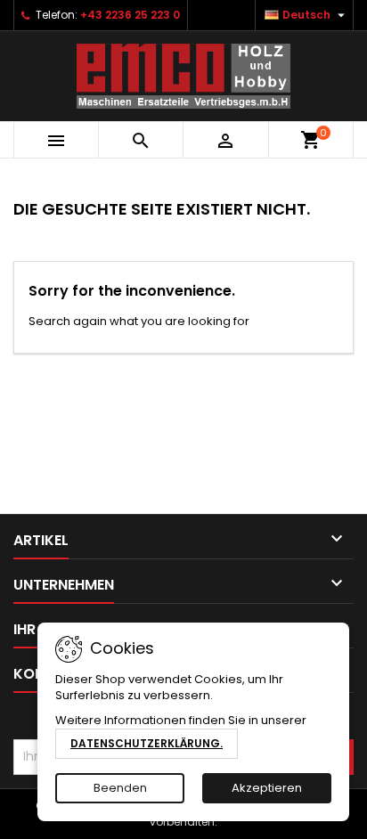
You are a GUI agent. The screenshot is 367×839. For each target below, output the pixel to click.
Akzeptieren (267, 787)
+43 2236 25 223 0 (130, 14)
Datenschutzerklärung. (146, 743)
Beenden (120, 787)
